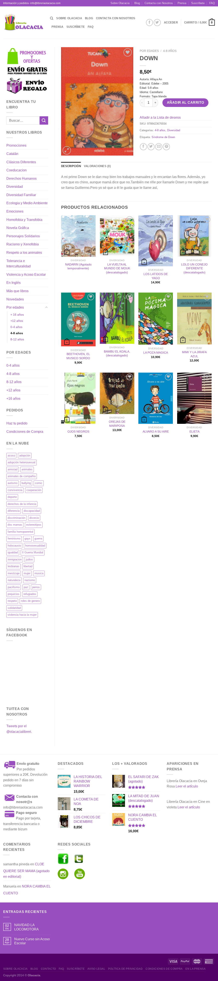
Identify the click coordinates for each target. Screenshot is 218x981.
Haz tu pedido (16, 423)
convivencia (15, 490)
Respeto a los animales (24, 252)
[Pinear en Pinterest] (166, 146)
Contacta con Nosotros (159, 3)
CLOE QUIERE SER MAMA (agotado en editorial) (26, 870)
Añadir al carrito (185, 102)
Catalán (12, 154)
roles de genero (30, 600)
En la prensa (195, 968)
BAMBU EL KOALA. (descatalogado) (117, 353)
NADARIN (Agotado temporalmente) (78, 266)
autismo (12, 483)
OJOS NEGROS (78, 431)
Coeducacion (16, 170)
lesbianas (13, 566)
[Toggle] (46, 307)
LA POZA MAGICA (155, 352)
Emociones (14, 211)
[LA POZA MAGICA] (155, 319)
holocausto (14, 545)
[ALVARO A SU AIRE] (155, 398)
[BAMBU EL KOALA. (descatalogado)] (117, 318)
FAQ (212, 3)
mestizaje (14, 573)
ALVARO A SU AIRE (156, 431)
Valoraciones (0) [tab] (97, 166)
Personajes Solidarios (23, 236)
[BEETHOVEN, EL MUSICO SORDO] (78, 320)
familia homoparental (20, 531)
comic (38, 483)
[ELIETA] (194, 398)
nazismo (29, 580)
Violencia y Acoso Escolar (26, 274)
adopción (24, 455)
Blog (137, 3)
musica (38, 573)
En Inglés (13, 282)
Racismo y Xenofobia (22, 244)
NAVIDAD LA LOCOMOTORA (26, 927)
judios (29, 559)
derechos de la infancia (22, 504)
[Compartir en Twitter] (151, 146)
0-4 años (16, 327)
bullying (26, 483)
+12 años (16, 320)
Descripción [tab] (71, 166)
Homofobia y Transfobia (24, 220)
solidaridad (14, 607)
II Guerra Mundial (32, 552)
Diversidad (14, 186)
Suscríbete (198, 3)
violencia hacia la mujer (22, 614)
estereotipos (33, 524)
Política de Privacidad (125, 968)
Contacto (48, 968)
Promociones (16, 145)
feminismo (14, 538)
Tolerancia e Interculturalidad (18, 263)
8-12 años (17, 339)
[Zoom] (67, 150)
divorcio (34, 517)
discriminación (16, 517)
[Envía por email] (158, 146)
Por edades (15, 307)
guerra (38, 538)
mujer (27, 573)
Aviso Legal (96, 968)
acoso (11, 455)
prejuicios (13, 594)
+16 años (13, 398)
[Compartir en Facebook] (143, 146)
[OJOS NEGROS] (78, 398)
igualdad (13, 552)
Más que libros (17, 291)
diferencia (14, 510)
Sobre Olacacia (119, 3)
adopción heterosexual (21, 462)
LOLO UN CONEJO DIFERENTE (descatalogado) (194, 268)
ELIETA (194, 431)
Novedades (15, 299)
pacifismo (14, 587)
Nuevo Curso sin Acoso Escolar (32, 941)
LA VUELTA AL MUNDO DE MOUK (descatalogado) (117, 268)
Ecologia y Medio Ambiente (27, 203)
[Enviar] (44, 120)
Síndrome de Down (163, 137)
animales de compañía (22, 476)
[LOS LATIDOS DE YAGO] (155, 240)
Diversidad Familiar (21, 195)
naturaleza (14, 580)
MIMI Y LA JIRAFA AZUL (194, 354)
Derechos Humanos (21, 178)
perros (36, 587)
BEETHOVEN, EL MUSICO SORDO (78, 356)
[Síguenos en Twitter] (157, 22)
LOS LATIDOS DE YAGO (155, 276)
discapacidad (32, 510)
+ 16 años (17, 314)
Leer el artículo (187, 786)
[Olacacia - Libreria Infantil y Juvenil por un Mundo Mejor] (23, 22)
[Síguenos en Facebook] (149, 22)
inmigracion (15, 559)
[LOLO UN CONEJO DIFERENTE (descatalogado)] (194, 236)
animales (27, 469)
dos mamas (15, 524)
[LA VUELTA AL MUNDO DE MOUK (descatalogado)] (117, 236)
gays (27, 538)
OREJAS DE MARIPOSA (117, 423)
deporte (12, 497)
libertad (27, 566)
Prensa (182, 3)
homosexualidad (35, 545)
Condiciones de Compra (24, 431)
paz (26, 587)
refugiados (29, 594)
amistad (12, 469)
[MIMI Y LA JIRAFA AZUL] (194, 318)
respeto (12, 600)
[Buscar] (51, 18)
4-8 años (16, 333)
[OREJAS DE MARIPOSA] (117, 393)
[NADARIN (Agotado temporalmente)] (78, 236)
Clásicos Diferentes (21, 162)
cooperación (33, 490)
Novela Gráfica (17, 228)
